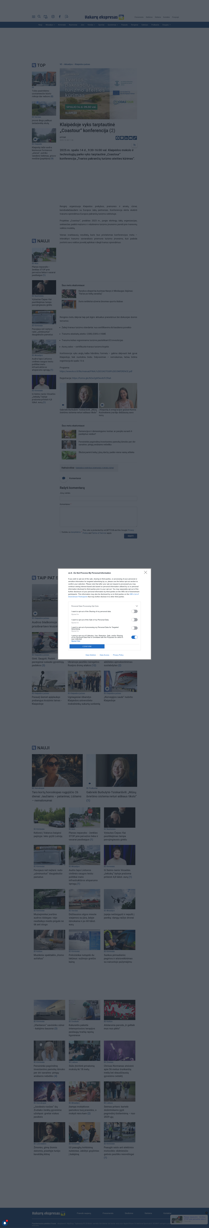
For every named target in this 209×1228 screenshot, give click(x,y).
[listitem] (104, 606)
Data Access (104, 655)
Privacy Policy (118, 655)
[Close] (146, 573)
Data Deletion (91, 655)
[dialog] (104, 614)
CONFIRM (87, 646)
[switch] (134, 611)
